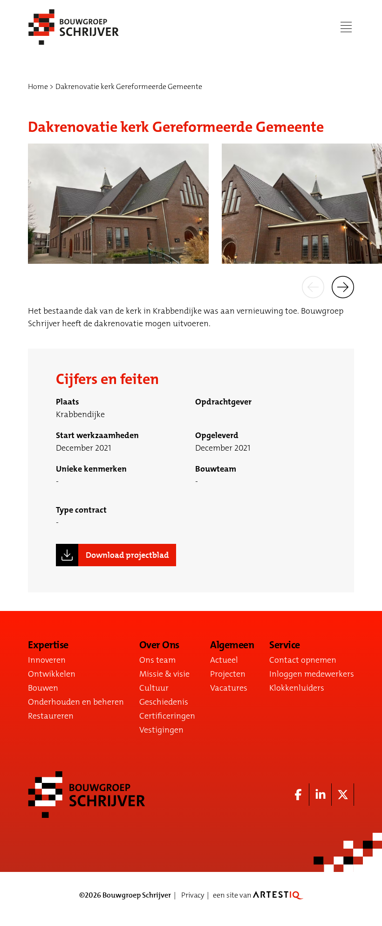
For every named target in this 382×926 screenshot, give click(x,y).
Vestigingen (161, 729)
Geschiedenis (163, 701)
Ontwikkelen (51, 673)
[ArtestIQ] (278, 895)
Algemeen (232, 645)
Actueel (224, 659)
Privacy (192, 895)
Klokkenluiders (296, 687)
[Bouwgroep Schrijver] (73, 27)
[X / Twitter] (343, 794)
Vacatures (228, 687)
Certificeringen (167, 715)
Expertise (48, 645)
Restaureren (51, 715)
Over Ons (159, 645)
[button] (313, 286)
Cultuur (154, 687)
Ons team (157, 659)
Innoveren (47, 659)
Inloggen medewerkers (311, 673)
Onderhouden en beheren (76, 701)
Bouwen (43, 687)
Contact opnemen (302, 659)
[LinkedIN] (320, 794)
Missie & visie (164, 673)
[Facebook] (298, 794)
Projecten (228, 673)
